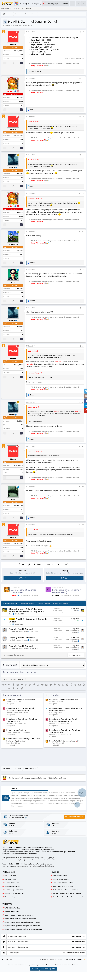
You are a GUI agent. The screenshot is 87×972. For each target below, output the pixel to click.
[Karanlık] (83, 3)
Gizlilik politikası (69, 959)
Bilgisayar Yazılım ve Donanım (64, 886)
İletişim (28, 9)
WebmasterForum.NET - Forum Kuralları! (19, 915)
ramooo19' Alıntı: (34, 199)
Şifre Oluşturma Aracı (12, 886)
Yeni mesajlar (6, 9)
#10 (83, 402)
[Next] (21, 63)
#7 (83, 270)
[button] (28, 3)
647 (21, 254)
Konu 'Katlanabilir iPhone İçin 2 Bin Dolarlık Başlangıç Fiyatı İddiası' (23, 739)
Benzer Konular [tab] (10, 603)
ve (36, 71)
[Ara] (72, 3)
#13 (83, 525)
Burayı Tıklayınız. (37, 65)
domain (58, 362)
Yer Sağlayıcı (39, 850)
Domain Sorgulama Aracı (14, 890)
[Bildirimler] (44, 3)
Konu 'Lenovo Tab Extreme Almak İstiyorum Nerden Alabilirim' (20, 709)
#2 (83, 79)
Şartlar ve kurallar (56, 959)
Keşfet (37, 3)
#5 (83, 194)
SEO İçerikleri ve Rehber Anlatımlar (65, 890)
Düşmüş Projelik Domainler (22, 629)
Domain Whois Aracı (12, 883)
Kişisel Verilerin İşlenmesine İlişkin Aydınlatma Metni (23, 929)
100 (21, 55)
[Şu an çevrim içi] (13, 89)
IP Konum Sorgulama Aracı (14, 897)
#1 (83, 32)
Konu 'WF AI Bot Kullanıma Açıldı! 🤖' (64, 741)
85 (22, 177)
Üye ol (23, 578)
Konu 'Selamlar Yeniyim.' (16, 730)
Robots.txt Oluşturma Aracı (14, 893)
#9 (83, 346)
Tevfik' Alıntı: (32, 122)
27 (22, 509)
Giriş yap (66, 578)
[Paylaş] (80, 32)
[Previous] (4, 63)
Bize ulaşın (44, 959)
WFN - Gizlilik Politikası (12, 908)
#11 (83, 446)
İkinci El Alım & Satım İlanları (63, 883)
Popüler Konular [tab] (61, 603)
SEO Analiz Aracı (10, 879)
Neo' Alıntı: (31, 530)
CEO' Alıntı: (32, 351)
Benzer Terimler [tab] (28, 603)
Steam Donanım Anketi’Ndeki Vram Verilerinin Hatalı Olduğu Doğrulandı (26, 610)
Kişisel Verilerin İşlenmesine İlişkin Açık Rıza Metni (22, 926)
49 (22, 292)
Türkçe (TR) (7, 959)
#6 (83, 232)
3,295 (21, 101)
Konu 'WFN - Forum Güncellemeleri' (20, 699)
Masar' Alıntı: (32, 407)
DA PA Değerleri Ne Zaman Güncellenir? (23, 591)
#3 (83, 117)
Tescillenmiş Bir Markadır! (65, 852)
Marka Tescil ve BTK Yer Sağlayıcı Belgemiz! (20, 919)
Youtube (30, 364)
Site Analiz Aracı (10, 876)
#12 (83, 487)
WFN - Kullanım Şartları (13, 912)
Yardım (79, 959)
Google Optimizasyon (61, 879)
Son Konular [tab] (45, 603)
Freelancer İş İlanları (60, 876)
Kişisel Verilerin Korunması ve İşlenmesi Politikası (22, 922)
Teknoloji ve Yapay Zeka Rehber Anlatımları (69, 897)
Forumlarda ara (18, 9)
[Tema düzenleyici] (78, 3)
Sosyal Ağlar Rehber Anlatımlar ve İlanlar (68, 893)
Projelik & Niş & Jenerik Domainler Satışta (28, 620)
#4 (83, 155)
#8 (83, 308)
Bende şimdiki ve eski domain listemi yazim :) (66, 591)
